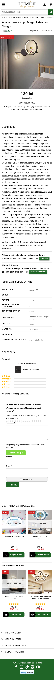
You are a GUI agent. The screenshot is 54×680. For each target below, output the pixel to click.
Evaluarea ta (12, 419)
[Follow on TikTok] (27, 667)
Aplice (29, 107)
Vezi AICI (44, 258)
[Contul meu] (44, 4)
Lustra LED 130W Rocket (14, 537)
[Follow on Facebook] (16, 667)
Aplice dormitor (37, 107)
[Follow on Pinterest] (32, 667)
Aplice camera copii (31, 17)
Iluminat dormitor (26, 109)
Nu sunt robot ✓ (28, 479)
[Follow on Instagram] (21, 667)
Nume (9, 457)
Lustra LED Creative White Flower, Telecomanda (40, 597)
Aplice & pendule (15, 17)
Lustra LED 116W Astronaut (40, 538)
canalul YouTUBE (38, 272)
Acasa (4, 17)
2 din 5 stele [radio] (11, 421)
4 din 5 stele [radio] (25, 421)
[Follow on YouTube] (38, 667)
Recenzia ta (11, 423)
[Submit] (50, 12)
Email (9, 466)
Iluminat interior (38, 109)
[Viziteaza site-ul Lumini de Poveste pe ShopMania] (27, 672)
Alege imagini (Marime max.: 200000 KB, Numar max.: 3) (26, 446)
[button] (3, 4)
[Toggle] (2, 633)
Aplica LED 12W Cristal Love (14, 597)
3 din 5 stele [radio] (17, 421)
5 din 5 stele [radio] (36, 421)
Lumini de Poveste (33, 663)
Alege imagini (16, 453)
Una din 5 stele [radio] (6, 421)
